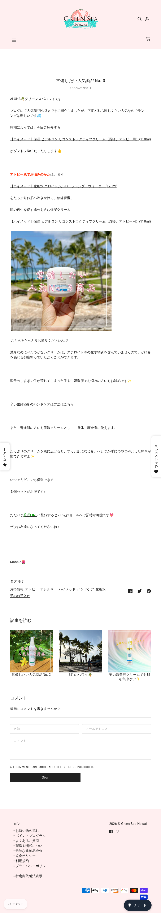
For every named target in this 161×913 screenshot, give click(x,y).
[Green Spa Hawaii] (80, 19)
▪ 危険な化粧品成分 (27, 851)
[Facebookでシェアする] (130, 591)
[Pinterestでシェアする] (148, 591)
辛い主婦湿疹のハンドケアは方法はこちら (42, 404)
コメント (19, 741)
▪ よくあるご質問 (26, 841)
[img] (139, 19)
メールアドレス (96, 728)
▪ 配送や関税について (29, 846)
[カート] (148, 39)
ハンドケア (85, 589)
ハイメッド (67, 589)
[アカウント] (147, 19)
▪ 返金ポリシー (24, 856)
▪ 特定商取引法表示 (27, 876)
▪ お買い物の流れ (26, 831)
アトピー (32, 589)
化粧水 (101, 589)
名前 (16, 728)
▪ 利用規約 (21, 861)
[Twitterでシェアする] (139, 591)
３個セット (18, 492)
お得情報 (16, 589)
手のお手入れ (20, 596)
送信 (45, 777)
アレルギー (48, 589)
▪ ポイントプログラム (29, 836)
